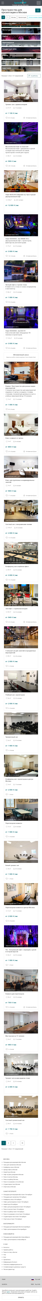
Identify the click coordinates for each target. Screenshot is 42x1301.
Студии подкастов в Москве (11, 1184)
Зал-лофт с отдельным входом (16, 609)
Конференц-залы (9, 23)
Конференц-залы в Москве (11, 1167)
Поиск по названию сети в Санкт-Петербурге (16, 1214)
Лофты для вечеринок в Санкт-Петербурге (15, 1202)
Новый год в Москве (9, 1172)
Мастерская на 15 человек (14, 1036)
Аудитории (6, 68)
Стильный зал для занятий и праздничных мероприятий (20, 652)
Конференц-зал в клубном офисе (17, 566)
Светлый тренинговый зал (14, 1120)
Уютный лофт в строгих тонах (16, 285)
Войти (39, 3)
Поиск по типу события (10, 1252)
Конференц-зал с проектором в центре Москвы (19, 780)
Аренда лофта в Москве (10, 1169)
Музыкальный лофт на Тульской (16, 147)
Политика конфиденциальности (12, 1264)
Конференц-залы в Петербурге (12, 1199)
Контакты (6, 1247)
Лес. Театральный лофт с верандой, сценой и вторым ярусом (20, 951)
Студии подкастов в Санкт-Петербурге (14, 1216)
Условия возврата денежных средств (14, 1267)
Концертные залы (9, 49)
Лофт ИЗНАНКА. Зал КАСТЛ (15, 331)
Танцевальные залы (10, 61)
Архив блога (6, 1259)
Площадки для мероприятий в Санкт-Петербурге (17, 1194)
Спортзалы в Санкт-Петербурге (12, 1219)
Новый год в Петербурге (10, 1204)
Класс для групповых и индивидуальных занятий (19, 481)
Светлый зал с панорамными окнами (18, 524)
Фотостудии (7, 30)
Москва (25, 5)
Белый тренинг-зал (12, 865)
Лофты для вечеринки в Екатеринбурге (14, 1229)
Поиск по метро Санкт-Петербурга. (13, 1209)
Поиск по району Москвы (10, 1179)
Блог (4, 1257)
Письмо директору (9, 1269)
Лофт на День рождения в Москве (13, 1174)
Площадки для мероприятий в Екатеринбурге (16, 1227)
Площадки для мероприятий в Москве (14, 1162)
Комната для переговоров (14, 994)
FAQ (4, 1255)
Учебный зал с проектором (15, 695)
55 (22, 1143)
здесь (8, 1292)
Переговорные (8, 42)
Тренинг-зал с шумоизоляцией (16, 104)
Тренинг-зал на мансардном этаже (17, 1078)
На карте (38, 10)
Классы (5, 55)
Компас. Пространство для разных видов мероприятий (20, 387)
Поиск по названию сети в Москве (13, 1182)
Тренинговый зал (11, 737)
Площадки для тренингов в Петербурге (14, 1197)
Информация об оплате (10, 1262)
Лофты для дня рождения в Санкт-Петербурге (17, 1207)
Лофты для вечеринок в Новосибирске (14, 1239)
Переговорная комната (13, 823)
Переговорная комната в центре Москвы (20, 907)
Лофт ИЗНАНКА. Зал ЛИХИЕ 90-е (17, 239)
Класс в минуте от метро (14, 438)
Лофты (5, 36)
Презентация (22, 17)
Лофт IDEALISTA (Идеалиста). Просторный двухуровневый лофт (20, 196)
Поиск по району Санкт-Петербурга (13, 1212)
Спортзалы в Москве (9, 1187)
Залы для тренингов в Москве (12, 1165)
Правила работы (8, 1250)
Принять (21, 1297)
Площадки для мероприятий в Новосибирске (16, 1237)
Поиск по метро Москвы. (10, 1177)
